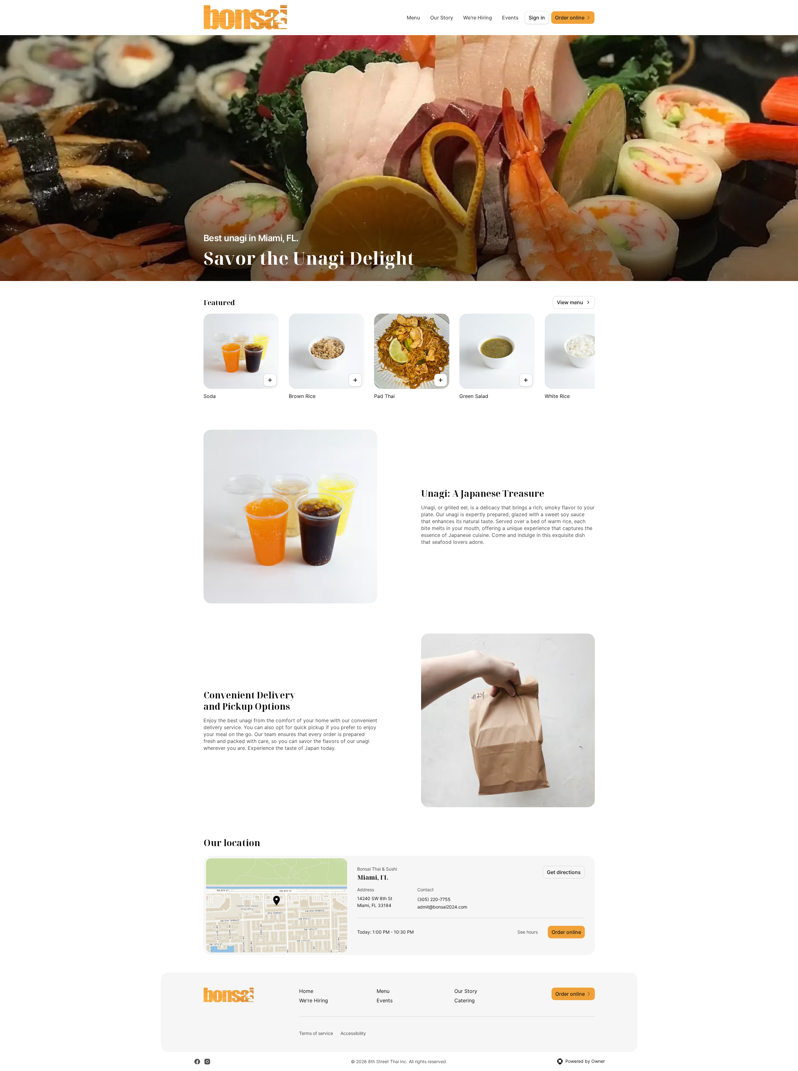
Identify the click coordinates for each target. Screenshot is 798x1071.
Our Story (441, 17)
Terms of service (316, 1033)
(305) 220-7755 (434, 900)
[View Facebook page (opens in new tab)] (197, 1061)
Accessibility (353, 1033)
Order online (566, 932)
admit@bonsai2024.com (442, 907)
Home (306, 991)
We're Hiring (477, 17)
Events (510, 17)
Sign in (537, 17)
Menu (413, 17)
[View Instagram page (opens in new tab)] (207, 1061)
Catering (464, 1000)
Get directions (564, 872)
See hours (527, 932)
